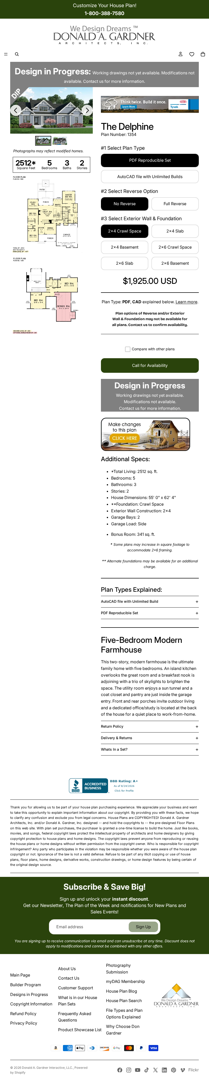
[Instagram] (129, 1070)
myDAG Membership (125, 981)
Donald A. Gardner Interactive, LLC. (47, 1068)
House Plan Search (124, 1000)
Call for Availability (150, 365)
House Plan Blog (121, 991)
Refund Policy (23, 1013)
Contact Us (68, 978)
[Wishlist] (191, 54)
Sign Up (143, 926)
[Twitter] (155, 1070)
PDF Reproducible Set (119, 613)
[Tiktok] (146, 1070)
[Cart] (202, 54)
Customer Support (75, 987)
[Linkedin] (164, 1070)
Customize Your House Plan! (104, 5)
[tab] (43, 141)
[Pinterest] (174, 1070)
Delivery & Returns (116, 738)
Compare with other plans (153, 349)
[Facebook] (120, 1070)
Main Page (20, 975)
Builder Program (25, 984)
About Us (67, 968)
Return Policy (112, 726)
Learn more (186, 301)
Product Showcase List (79, 1029)
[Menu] (6, 54)
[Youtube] (138, 1070)
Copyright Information (31, 1003)
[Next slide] (87, 110)
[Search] (16, 54)
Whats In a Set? (114, 749)
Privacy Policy (23, 1023)
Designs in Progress (29, 994)
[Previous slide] (15, 110)
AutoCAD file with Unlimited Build (129, 601)
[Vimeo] (182, 1070)
